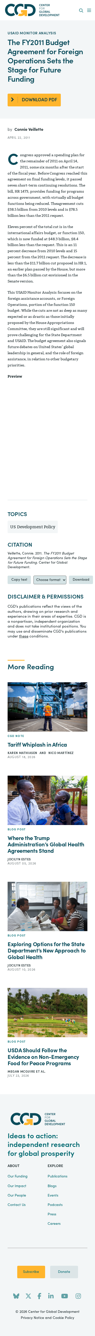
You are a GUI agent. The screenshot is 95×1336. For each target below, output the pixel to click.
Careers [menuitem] (54, 1224)
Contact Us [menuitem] (17, 1205)
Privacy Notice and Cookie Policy (47, 1318)
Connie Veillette (28, 129)
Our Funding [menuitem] (18, 1176)
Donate (64, 1272)
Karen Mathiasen (23, 753)
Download (81, 580)
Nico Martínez (61, 753)
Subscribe (31, 1272)
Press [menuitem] (52, 1214)
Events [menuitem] (53, 1195)
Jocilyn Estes (19, 859)
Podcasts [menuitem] (55, 1205)
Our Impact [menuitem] (17, 1186)
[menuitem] (81, 11)
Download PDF (39, 100)
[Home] (48, 10)
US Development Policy (32, 526)
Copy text (19, 580)
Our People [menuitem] (17, 1195)
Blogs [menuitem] (52, 1186)
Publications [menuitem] (57, 1176)
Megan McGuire (22, 1071)
